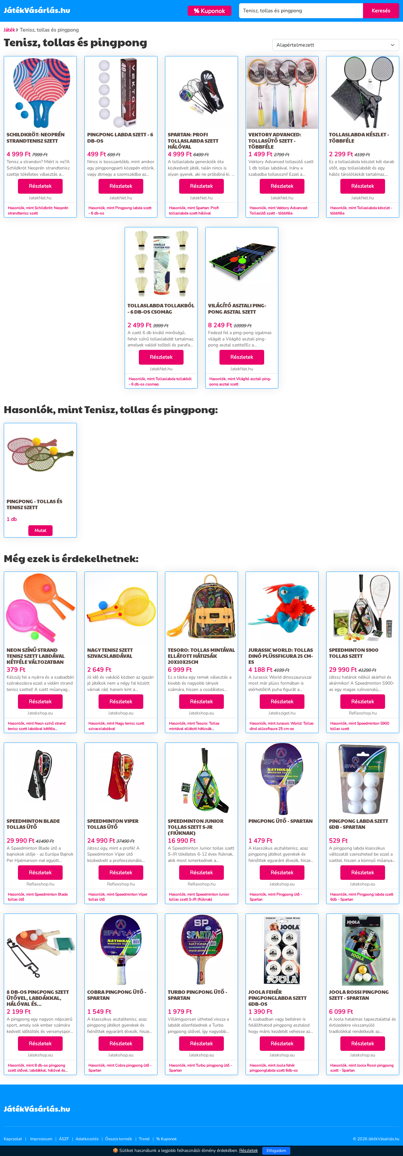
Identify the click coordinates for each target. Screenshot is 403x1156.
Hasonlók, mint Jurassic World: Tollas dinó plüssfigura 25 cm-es (282, 726)
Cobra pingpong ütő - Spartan (116, 994)
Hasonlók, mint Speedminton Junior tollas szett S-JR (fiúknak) (199, 897)
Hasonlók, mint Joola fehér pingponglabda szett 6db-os (274, 1068)
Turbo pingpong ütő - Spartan (197, 994)
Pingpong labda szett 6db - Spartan (358, 823)
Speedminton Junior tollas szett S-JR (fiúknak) (196, 826)
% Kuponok (166, 1139)
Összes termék (118, 1139)
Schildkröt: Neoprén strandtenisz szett (36, 137)
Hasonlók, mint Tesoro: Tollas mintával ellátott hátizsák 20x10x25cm (194, 729)
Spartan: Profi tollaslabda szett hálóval (193, 140)
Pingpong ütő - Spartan (280, 820)
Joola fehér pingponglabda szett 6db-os (277, 997)
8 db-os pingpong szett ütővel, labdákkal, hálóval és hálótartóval (38, 1001)
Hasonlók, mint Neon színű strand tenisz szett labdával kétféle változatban (36, 729)
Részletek (40, 186)
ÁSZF (64, 1139)
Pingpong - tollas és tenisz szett (34, 504)
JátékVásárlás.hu (37, 9)
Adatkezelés (87, 1139)
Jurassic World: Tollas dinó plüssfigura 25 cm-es (280, 655)
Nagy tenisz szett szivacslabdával (110, 652)
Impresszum (41, 1139)
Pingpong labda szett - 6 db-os (120, 137)
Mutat (40, 530)
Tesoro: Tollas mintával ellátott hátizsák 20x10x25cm (201, 655)
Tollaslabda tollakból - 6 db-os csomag (161, 308)
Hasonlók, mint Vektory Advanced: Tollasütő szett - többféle (279, 210)
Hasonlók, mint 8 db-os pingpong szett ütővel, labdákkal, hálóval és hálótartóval (36, 1071)
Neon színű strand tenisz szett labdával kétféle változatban (36, 655)
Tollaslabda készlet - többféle (359, 137)
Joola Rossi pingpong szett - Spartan (359, 994)
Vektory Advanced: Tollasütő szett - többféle (274, 140)
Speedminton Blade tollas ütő (33, 823)
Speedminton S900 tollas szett (353, 652)
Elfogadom (276, 1150)
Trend (144, 1139)
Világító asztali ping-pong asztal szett (237, 308)
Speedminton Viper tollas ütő (113, 823)
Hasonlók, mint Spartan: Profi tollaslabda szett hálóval (194, 210)
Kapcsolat (13, 1139)
